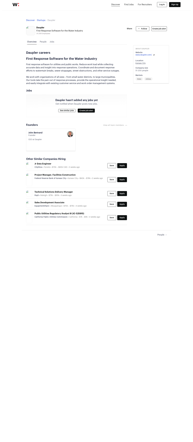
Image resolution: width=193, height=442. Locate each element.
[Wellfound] (15, 4)
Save (112, 166)
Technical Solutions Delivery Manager (54, 192)
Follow (144, 29)
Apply (122, 166)
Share (129, 29)
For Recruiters (145, 5)
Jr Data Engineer (43, 164)
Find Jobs (129, 5)
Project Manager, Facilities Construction (55, 175)
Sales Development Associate (49, 203)
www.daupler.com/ (143, 55)
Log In (162, 5)
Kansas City (140, 63)
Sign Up (174, 5)
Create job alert (159, 29)
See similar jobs (67, 111)
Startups (41, 20)
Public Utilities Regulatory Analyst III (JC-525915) (59, 214)
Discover (115, 5)
